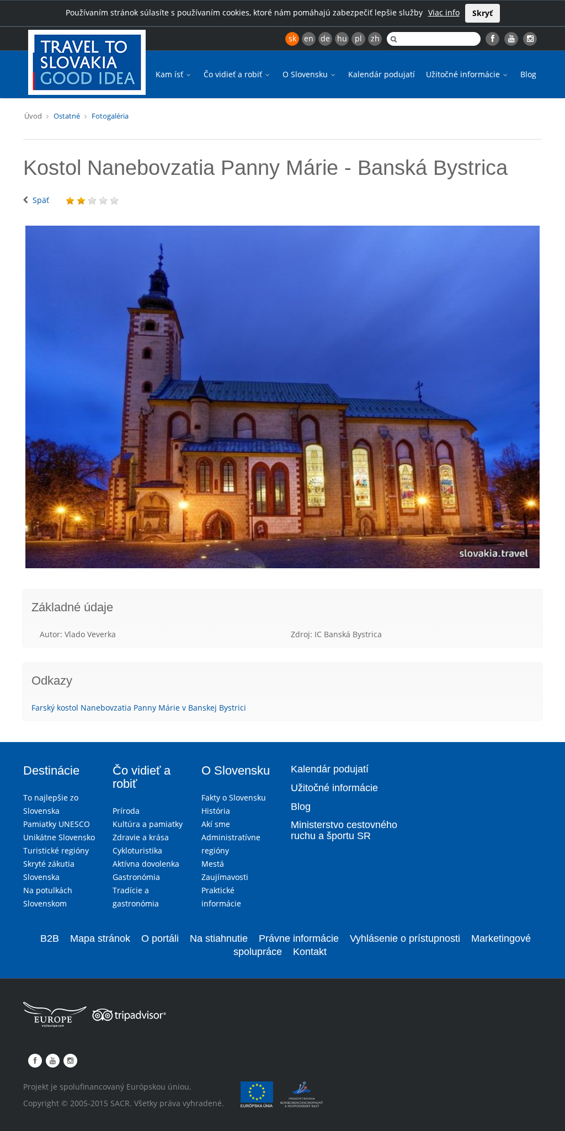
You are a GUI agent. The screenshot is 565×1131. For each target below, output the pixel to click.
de (325, 38)
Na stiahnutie (219, 938)
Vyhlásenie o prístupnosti (405, 938)
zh (375, 38)
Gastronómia (136, 877)
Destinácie (51, 770)
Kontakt (310, 951)
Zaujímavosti (224, 877)
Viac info (444, 12)
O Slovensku (306, 74)
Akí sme (215, 824)
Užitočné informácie (464, 74)
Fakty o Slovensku (233, 797)
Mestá (212, 863)
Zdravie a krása (141, 837)
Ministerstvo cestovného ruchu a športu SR (344, 830)
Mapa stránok (100, 938)
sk (292, 38)
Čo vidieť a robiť (234, 74)
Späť (41, 200)
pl (358, 38)
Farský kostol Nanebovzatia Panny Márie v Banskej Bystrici (138, 707)
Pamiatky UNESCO (56, 824)
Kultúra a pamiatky (148, 824)
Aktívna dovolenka (146, 863)
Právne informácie (299, 938)
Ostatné (67, 116)
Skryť (482, 13)
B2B (49, 938)
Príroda (126, 810)
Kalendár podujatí (381, 74)
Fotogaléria (110, 116)
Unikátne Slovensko (59, 837)
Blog (528, 74)
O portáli (160, 938)
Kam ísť (170, 74)
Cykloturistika (137, 850)
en (308, 38)
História (215, 810)
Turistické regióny (56, 850)
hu (342, 38)
